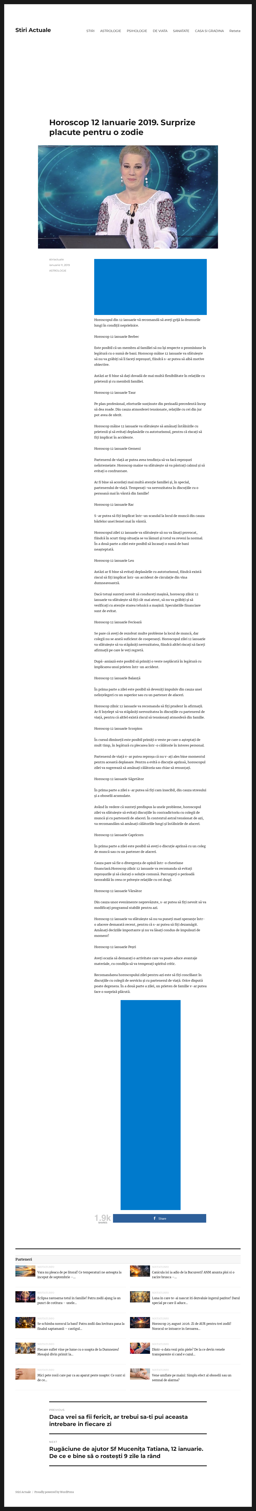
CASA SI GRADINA (209, 31)
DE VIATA (160, 31)
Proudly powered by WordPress (54, 1492)
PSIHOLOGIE (137, 31)
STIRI (90, 31)
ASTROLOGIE (110, 31)
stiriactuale (56, 259)
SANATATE (181, 31)
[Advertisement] (128, 88)
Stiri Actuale (33, 30)
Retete (235, 31)
